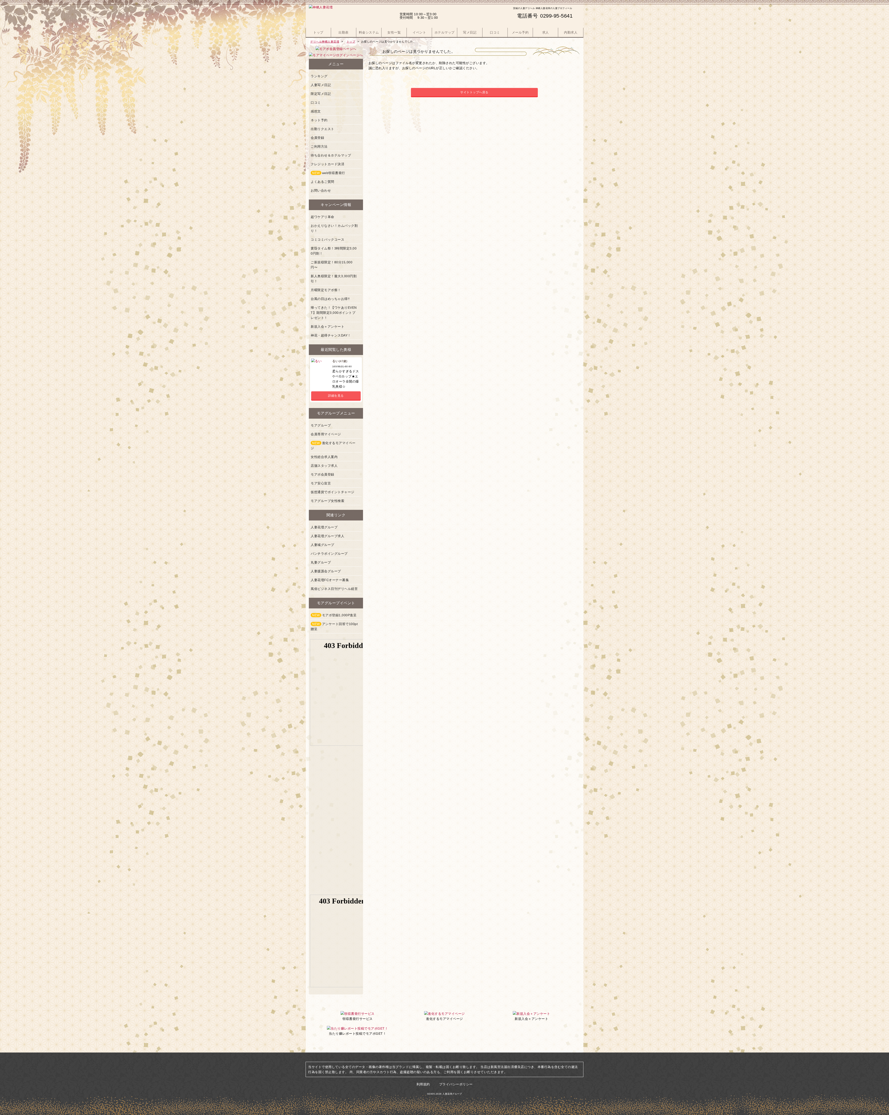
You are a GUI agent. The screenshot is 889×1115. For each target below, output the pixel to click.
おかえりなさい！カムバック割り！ (334, 228)
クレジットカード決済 (327, 164)
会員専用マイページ (326, 434)
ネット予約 (319, 120)
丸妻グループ (321, 562)
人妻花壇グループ (324, 527)
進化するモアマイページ (333, 445)
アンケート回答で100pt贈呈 (334, 626)
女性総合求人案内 (324, 457)
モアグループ (321, 425)
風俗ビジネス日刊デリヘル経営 (334, 589)
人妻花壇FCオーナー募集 (330, 580)
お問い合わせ (321, 190)
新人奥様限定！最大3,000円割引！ (334, 278)
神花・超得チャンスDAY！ (331, 335)
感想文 (316, 111)
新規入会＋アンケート (327, 326)
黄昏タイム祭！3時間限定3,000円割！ (334, 250)
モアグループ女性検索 (327, 501)
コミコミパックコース (327, 239)
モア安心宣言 (321, 483)
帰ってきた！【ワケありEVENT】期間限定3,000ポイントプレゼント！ (334, 313)
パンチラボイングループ (329, 553)
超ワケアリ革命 (322, 217)
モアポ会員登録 (322, 474)
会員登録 (317, 138)
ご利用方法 (319, 146)
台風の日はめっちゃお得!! (330, 299)
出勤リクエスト (322, 129)
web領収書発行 (328, 173)
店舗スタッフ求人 (324, 465)
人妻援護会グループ (326, 571)
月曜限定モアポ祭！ (326, 290)
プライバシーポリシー (456, 1084)
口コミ (316, 102)
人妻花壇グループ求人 (327, 536)
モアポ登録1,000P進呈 (334, 615)
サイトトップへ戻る (474, 92)
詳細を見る (336, 395)
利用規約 (423, 1084)
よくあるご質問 (322, 182)
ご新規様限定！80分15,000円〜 (331, 264)
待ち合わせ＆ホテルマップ (331, 155)
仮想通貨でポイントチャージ (332, 492)
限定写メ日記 (321, 94)
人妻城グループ (322, 545)
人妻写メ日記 (321, 85)
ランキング (319, 76)
